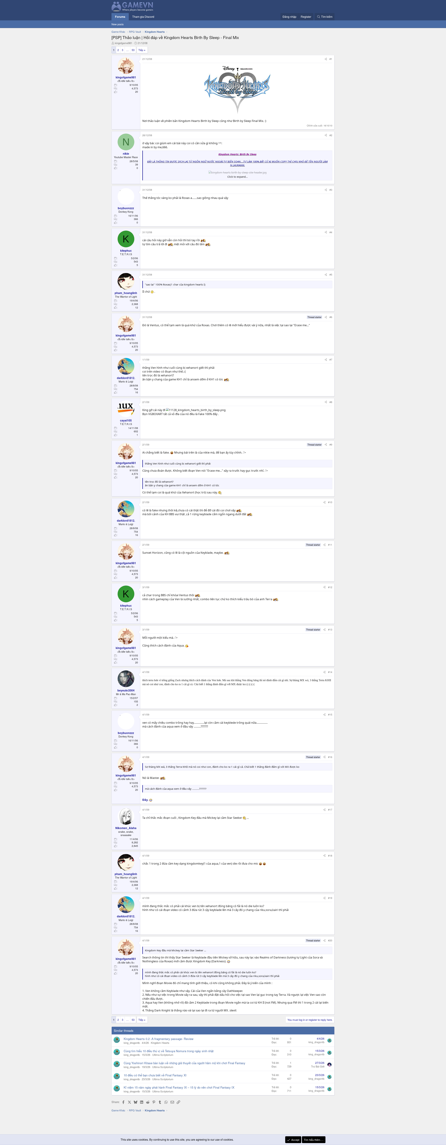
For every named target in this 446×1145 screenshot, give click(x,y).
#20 (330, 940)
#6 (330, 317)
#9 (330, 444)
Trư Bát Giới (317, 1066)
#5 (330, 274)
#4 (330, 232)
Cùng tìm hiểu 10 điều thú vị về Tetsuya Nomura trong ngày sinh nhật (169, 1051)
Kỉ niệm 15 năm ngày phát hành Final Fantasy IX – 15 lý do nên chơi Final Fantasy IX (179, 1087)
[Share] (325, 59)
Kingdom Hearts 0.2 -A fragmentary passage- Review (158, 1038)
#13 (330, 629)
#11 (330, 544)
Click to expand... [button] (237, 176)
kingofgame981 (123, 43)
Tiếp (140, 50)
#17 (330, 809)
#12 (330, 587)
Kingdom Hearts (160, 1043)
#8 (330, 402)
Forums (120, 17)
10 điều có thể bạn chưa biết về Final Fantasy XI (155, 1075)
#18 (330, 855)
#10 (330, 502)
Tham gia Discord (143, 17)
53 (133, 50)
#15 (330, 714)
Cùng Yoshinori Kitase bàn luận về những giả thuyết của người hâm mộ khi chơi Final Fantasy (184, 1063)
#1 (330, 59)
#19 (330, 898)
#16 (330, 757)
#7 (330, 359)
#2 (330, 135)
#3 (330, 189)
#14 (330, 672)
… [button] (127, 50)
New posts (118, 24)
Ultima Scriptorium (162, 1055)
